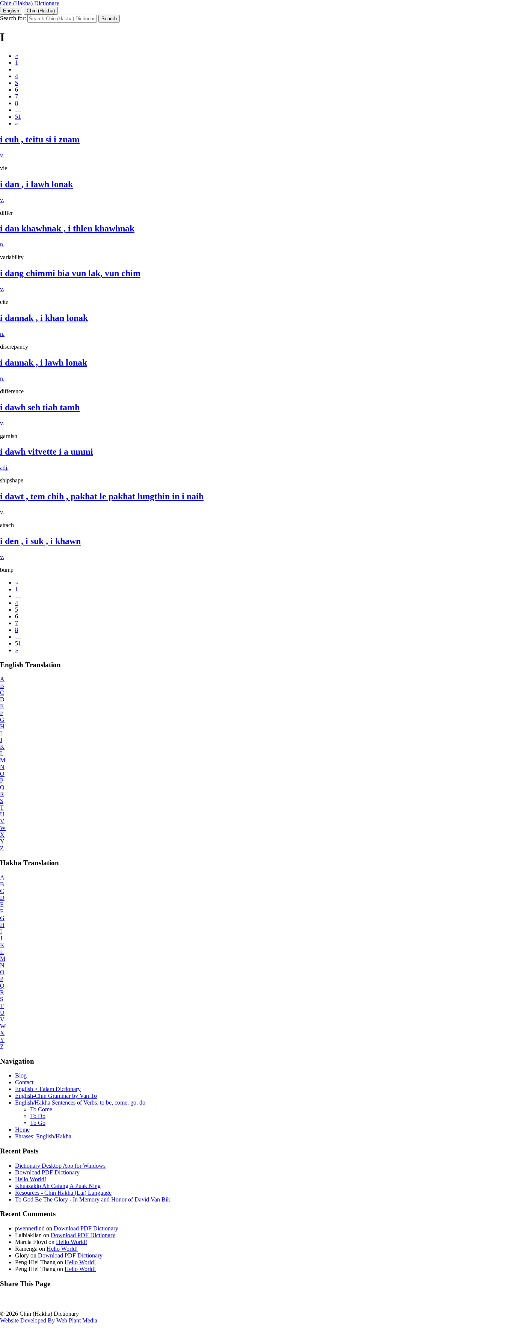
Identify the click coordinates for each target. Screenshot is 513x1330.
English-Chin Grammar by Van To (56, 1096)
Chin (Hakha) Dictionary (29, 3)
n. (2, 244)
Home (22, 1129)
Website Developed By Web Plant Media (48, 1320)
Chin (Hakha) (41, 11)
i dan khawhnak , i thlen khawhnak (67, 228)
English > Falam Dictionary (48, 1089)
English (11, 11)
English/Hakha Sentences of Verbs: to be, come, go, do (80, 1102)
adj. (4, 467)
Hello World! (30, 1179)
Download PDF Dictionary (47, 1172)
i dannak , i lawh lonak (43, 362)
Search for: (13, 18)
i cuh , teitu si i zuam (40, 139)
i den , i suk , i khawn (40, 541)
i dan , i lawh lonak (36, 184)
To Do (37, 1116)
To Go (37, 1123)
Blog (21, 1075)
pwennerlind (30, 1228)
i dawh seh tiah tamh (40, 407)
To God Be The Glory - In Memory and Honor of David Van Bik (92, 1199)
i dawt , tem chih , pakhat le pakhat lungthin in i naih (102, 496)
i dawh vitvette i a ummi (46, 451)
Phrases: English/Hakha (43, 1136)
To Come (41, 1109)
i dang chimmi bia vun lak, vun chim (70, 273)
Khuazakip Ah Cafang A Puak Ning (58, 1186)
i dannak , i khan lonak (44, 318)
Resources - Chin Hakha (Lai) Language (63, 1192)
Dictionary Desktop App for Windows (60, 1165)
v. (2, 155)
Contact (24, 1082)
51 (18, 116)
